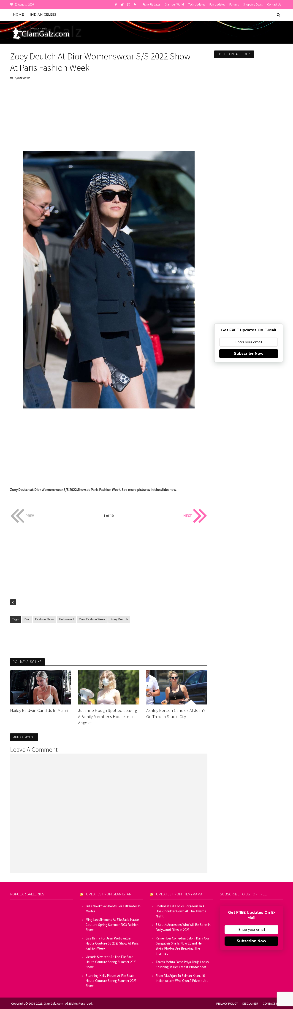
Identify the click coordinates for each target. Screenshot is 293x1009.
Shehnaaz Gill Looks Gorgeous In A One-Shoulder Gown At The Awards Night (181, 911)
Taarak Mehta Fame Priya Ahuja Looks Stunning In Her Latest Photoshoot (182, 964)
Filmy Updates (151, 4)
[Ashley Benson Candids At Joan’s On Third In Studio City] (177, 687)
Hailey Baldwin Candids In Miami (39, 710)
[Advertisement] (109, 119)
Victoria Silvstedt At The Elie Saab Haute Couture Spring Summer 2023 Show (111, 962)
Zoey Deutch (119, 619)
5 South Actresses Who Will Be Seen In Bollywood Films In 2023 (183, 927)
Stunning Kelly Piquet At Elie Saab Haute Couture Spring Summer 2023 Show (111, 980)
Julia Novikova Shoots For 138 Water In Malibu (113, 908)
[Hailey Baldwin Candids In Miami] (40, 687)
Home (18, 15)
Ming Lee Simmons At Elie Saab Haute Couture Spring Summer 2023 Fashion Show (112, 924)
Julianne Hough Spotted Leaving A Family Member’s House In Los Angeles (107, 716)
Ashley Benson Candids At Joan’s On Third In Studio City (176, 713)
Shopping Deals (253, 4)
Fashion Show (44, 619)
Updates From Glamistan (109, 894)
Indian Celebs (43, 15)
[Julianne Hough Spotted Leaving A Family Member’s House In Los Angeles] (108, 687)
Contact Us (274, 4)
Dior (27, 619)
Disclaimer (250, 1003)
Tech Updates (196, 4)
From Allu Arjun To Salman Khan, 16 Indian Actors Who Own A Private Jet (182, 978)
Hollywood (66, 619)
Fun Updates (217, 4)
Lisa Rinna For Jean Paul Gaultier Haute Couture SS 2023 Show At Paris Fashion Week (112, 943)
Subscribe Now (248, 353)
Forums (234, 4)
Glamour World (174, 4)
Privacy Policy (227, 1003)
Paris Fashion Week (92, 619)
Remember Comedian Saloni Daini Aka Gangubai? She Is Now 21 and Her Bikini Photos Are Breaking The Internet (182, 946)
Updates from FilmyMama (179, 894)
